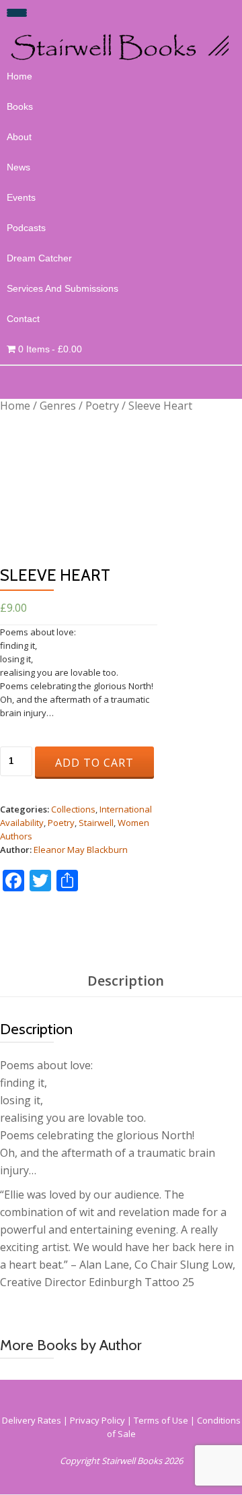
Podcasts (26, 227)
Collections (73, 809)
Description (125, 981)
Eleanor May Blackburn (81, 850)
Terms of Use (161, 1420)
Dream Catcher (39, 258)
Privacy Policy (97, 1420)
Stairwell (96, 823)
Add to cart (94, 762)
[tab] (125, 981)
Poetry (102, 405)
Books (20, 106)
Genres (58, 405)
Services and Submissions (62, 288)
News (18, 167)
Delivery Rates (31, 1420)
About (19, 136)
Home (19, 76)
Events (21, 197)
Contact (23, 318)
